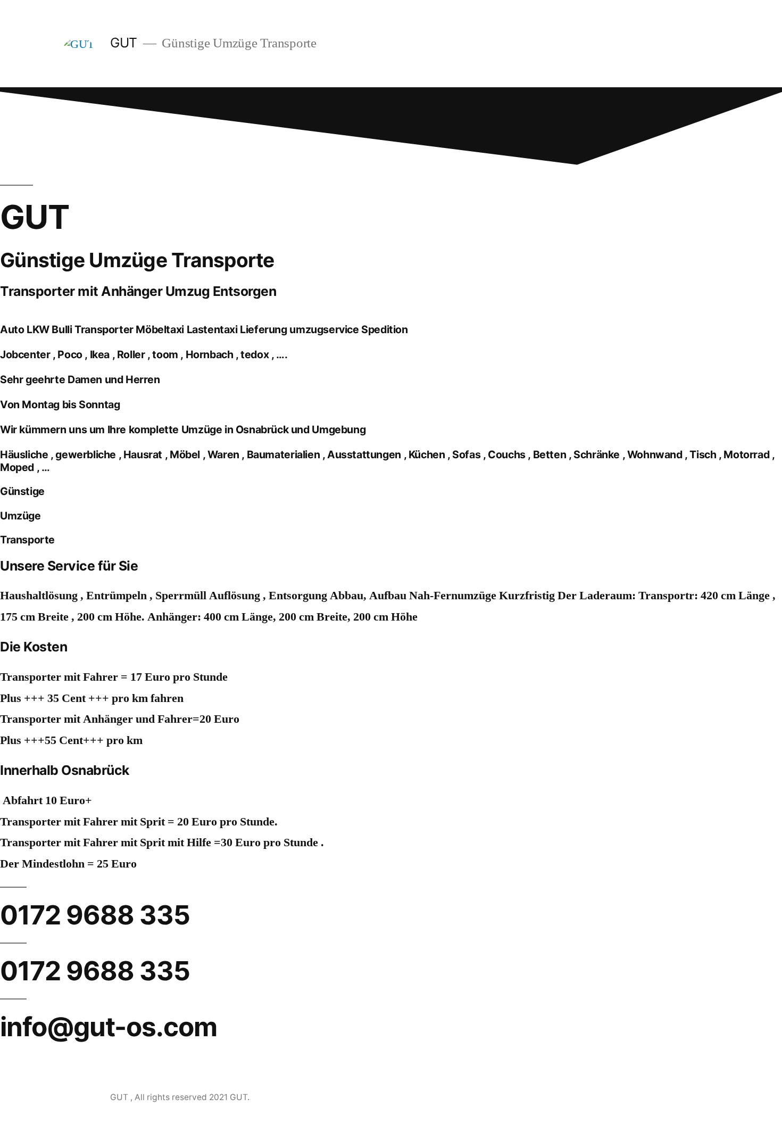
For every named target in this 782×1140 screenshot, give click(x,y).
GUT (125, 43)
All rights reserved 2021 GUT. (192, 1097)
